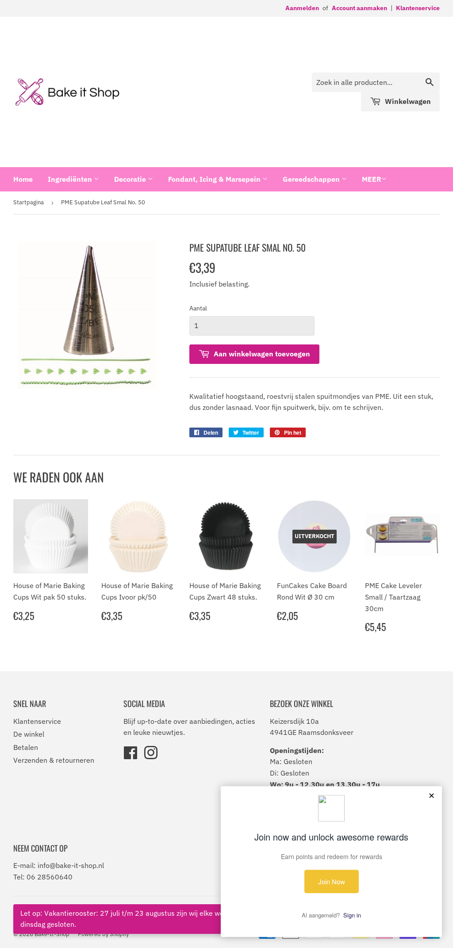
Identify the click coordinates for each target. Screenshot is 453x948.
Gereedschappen (312, 179)
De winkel (28, 734)
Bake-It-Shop (52, 934)
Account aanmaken (359, 8)
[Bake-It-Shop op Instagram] (151, 755)
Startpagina (28, 202)
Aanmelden (302, 8)
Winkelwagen (407, 101)
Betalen (25, 747)
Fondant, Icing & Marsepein (215, 179)
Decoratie (131, 179)
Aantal (198, 308)
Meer (371, 179)
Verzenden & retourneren (53, 760)
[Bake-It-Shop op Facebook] (130, 755)
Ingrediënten (71, 179)
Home (23, 179)
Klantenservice (418, 8)
